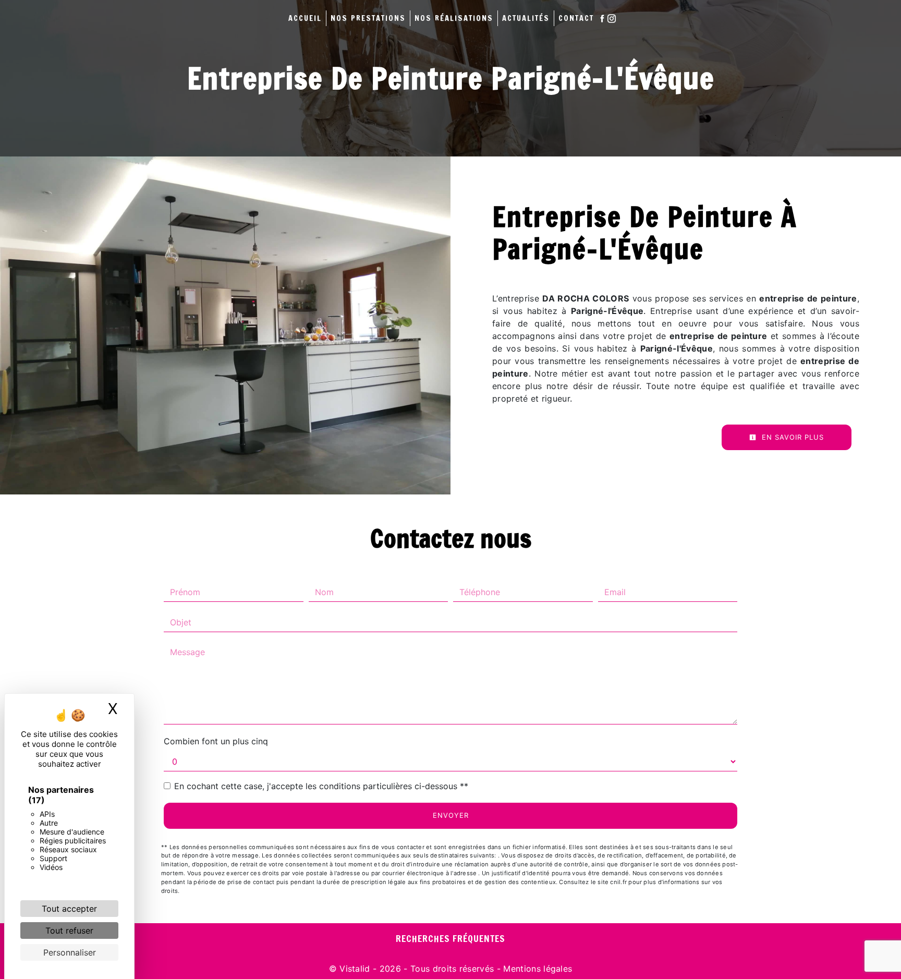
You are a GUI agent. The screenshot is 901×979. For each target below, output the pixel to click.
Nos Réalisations (454, 18)
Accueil (305, 18)
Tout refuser (69, 930)
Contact (576, 18)
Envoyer (451, 815)
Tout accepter (69, 908)
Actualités (526, 18)
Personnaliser (69, 952)
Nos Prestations (368, 18)
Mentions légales (536, 968)
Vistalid (354, 968)
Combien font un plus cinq (216, 741)
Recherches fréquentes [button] (450, 938)
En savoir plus (791, 437)
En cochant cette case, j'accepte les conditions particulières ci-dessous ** (321, 786)
